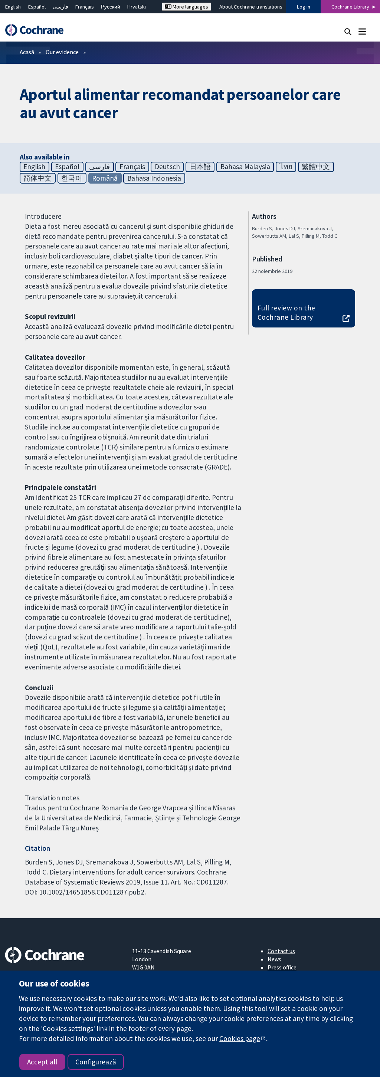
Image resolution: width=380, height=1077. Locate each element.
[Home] (38, 30)
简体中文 (37, 178)
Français (84, 6)
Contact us (281, 951)
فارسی (60, 6)
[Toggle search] (347, 31)
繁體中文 (316, 166)
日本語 (200, 166)
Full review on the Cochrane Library (286, 312)
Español (37, 6)
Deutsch (167, 166)
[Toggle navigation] (362, 31)
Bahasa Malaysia (245, 166)
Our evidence (62, 52)
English (13, 6)
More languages (189, 6)
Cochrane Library (350, 6)
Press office (282, 967)
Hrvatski (136, 6)
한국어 (71, 178)
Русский (110, 6)
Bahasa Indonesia (154, 178)
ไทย (286, 166)
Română (105, 178)
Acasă (27, 52)
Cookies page (239, 1038)
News (274, 959)
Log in (303, 6)
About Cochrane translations (250, 6)
